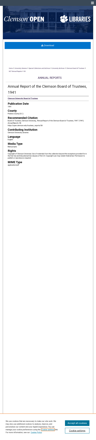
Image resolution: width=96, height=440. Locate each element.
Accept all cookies (77, 423)
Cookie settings (47, 430)
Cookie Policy (36, 432)
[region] (48, 427)
